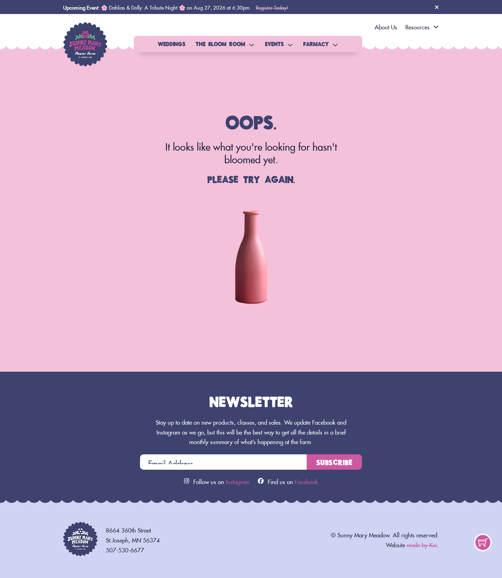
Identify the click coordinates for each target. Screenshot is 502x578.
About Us (386, 26)
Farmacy (316, 43)
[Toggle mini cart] (483, 543)
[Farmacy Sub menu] (335, 45)
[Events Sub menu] (290, 45)
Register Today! (272, 6)
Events (274, 43)
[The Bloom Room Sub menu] (251, 45)
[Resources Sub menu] (436, 27)
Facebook (306, 480)
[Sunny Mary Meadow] (85, 42)
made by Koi (422, 544)
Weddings (171, 43)
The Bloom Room (220, 43)
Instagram (238, 480)
